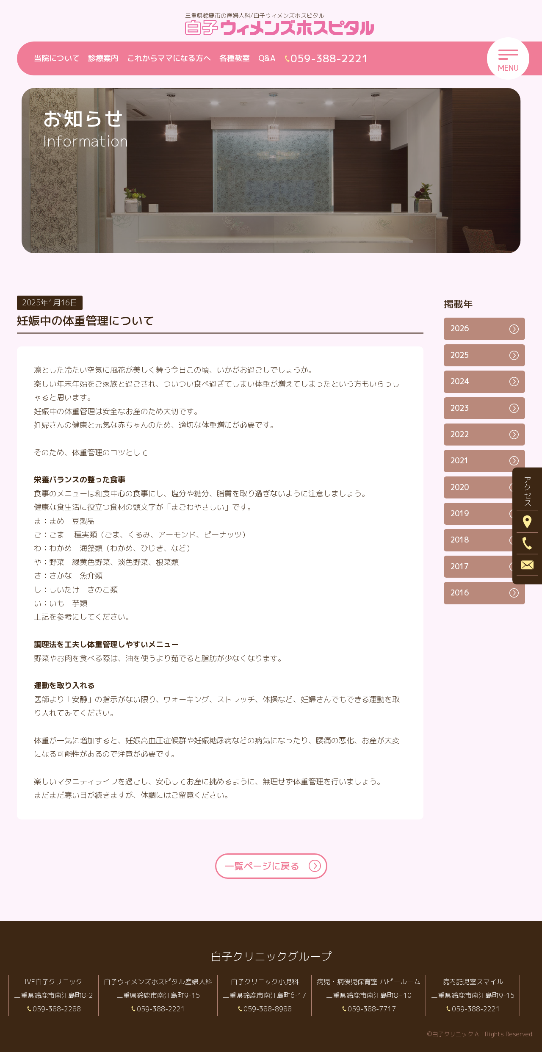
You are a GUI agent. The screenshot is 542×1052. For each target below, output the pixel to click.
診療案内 (103, 58)
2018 (459, 539)
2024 (459, 381)
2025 (459, 355)
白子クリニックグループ (271, 956)
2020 (459, 487)
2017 (459, 566)
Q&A (267, 58)
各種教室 (234, 58)
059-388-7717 (372, 1008)
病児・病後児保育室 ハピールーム (368, 981)
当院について (57, 58)
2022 (459, 434)
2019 (459, 513)
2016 (459, 592)
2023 (459, 408)
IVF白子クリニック (54, 981)
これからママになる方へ (169, 58)
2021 (459, 460)
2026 (459, 328)
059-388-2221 (161, 1008)
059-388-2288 (57, 1008)
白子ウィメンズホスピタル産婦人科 (158, 981)
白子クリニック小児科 (265, 981)
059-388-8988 (267, 1008)
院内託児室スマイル (472, 981)
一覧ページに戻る (262, 865)
